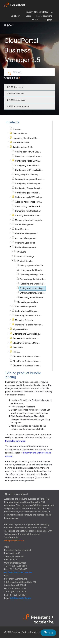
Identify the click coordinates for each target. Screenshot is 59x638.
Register (48, 19)
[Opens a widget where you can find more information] (48, 633)
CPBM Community (15, 87)
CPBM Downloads (15, 93)
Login (28, 16)
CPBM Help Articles (16, 100)
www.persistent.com (14, 540)
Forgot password (44, 16)
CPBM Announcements (18, 106)
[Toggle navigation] (8, 30)
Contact (34, 19)
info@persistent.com (20, 598)
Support (8, 25)
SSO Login (15, 16)
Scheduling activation (15, 441)
